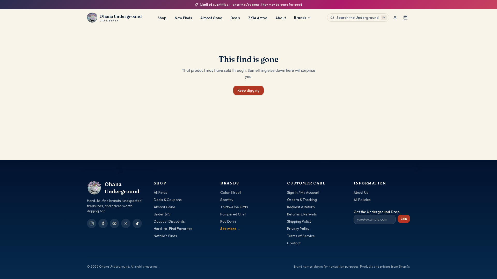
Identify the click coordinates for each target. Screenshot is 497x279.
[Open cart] (405, 17)
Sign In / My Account (303, 192)
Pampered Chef (233, 214)
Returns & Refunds (302, 214)
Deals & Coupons (168, 199)
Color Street (230, 192)
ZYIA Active (257, 18)
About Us (361, 192)
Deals (235, 18)
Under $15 (162, 214)
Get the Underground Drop (377, 212)
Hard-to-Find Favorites (173, 228)
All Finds (160, 192)
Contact (294, 243)
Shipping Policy (299, 221)
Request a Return (301, 207)
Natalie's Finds (165, 236)
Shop (162, 18)
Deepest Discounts (169, 221)
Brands (300, 17)
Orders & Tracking (302, 199)
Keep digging (248, 90)
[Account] (395, 17)
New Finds (183, 18)
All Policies (362, 199)
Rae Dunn (228, 221)
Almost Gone (211, 18)
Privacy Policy (298, 228)
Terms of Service (301, 236)
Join (404, 219)
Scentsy (226, 199)
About (280, 18)
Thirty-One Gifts (234, 207)
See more (230, 228)
